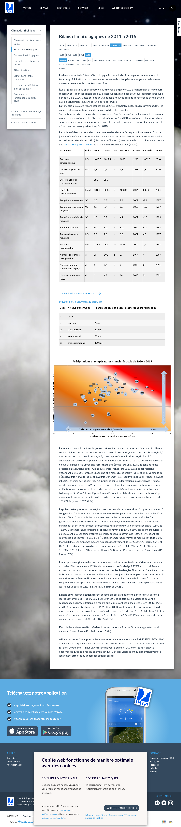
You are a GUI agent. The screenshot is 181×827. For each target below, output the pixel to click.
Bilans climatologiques (25, 49)
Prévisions (12, 758)
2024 (75, 45)
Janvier (63, 60)
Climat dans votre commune (23, 77)
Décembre (149, 60)
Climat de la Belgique (23, 30)
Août (108, 60)
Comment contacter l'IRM (162, 758)
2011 (62, 55)
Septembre (118, 60)
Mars (78, 60)
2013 (75, 55)
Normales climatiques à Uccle (26, 62)
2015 (88, 55)
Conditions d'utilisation (33, 816)
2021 (94, 45)
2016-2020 (104, 45)
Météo (27, 7)
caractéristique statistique (78, 144)
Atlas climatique (22, 70)
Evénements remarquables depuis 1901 (24, 98)
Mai (90, 60)
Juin (95, 60)
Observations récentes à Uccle (27, 42)
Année (62, 68)
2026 (62, 45)
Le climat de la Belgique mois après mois (26, 86)
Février (71, 60)
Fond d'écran (179, 27)
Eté (78, 64)
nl (160, 8)
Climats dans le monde (23, 122)
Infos (100, 7)
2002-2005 (139, 45)
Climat (44, 7)
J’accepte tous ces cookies (121, 808)
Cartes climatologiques (26, 55)
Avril (84, 60)
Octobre (128, 60)
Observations (13, 761)
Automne (86, 64)
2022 (88, 45)
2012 (68, 55)
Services (83, 7)
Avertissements (14, 764)
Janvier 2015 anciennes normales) (78, 293)
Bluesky (153, 771)
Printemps (70, 64)
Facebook (154, 764)
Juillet (101, 60)
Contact (155, 753)
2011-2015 (116, 45)
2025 (68, 45)
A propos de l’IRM (122, 7)
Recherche (63, 7)
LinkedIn (154, 768)
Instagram (154, 761)
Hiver (61, 64)
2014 (81, 55)
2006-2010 (127, 45)
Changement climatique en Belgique (26, 112)
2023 (81, 45)
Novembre (139, 60)
